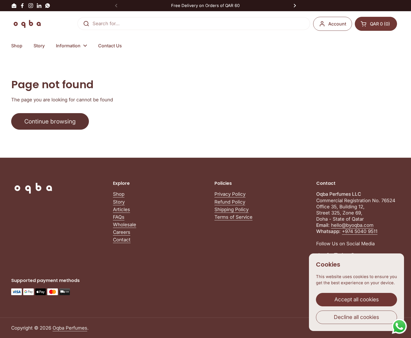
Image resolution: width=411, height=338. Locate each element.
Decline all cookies (356, 317)
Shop (118, 194)
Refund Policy (229, 202)
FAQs (118, 217)
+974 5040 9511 (359, 231)
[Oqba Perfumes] (27, 23)
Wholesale (124, 224)
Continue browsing (50, 121)
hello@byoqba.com (352, 225)
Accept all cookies (356, 299)
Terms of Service (233, 217)
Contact (122, 240)
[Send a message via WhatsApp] (399, 326)
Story (119, 202)
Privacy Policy (229, 194)
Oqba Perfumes (70, 328)
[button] (376, 24)
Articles (121, 209)
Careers (121, 232)
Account (337, 24)
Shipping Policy (231, 209)
